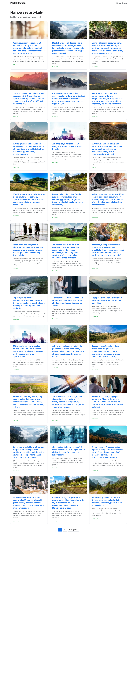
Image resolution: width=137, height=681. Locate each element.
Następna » (73, 530)
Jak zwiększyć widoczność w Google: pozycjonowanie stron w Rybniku (67, 146)
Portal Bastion (18, 3)
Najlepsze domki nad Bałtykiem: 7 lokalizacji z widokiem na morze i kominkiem (107, 300)
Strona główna (121, 3)
